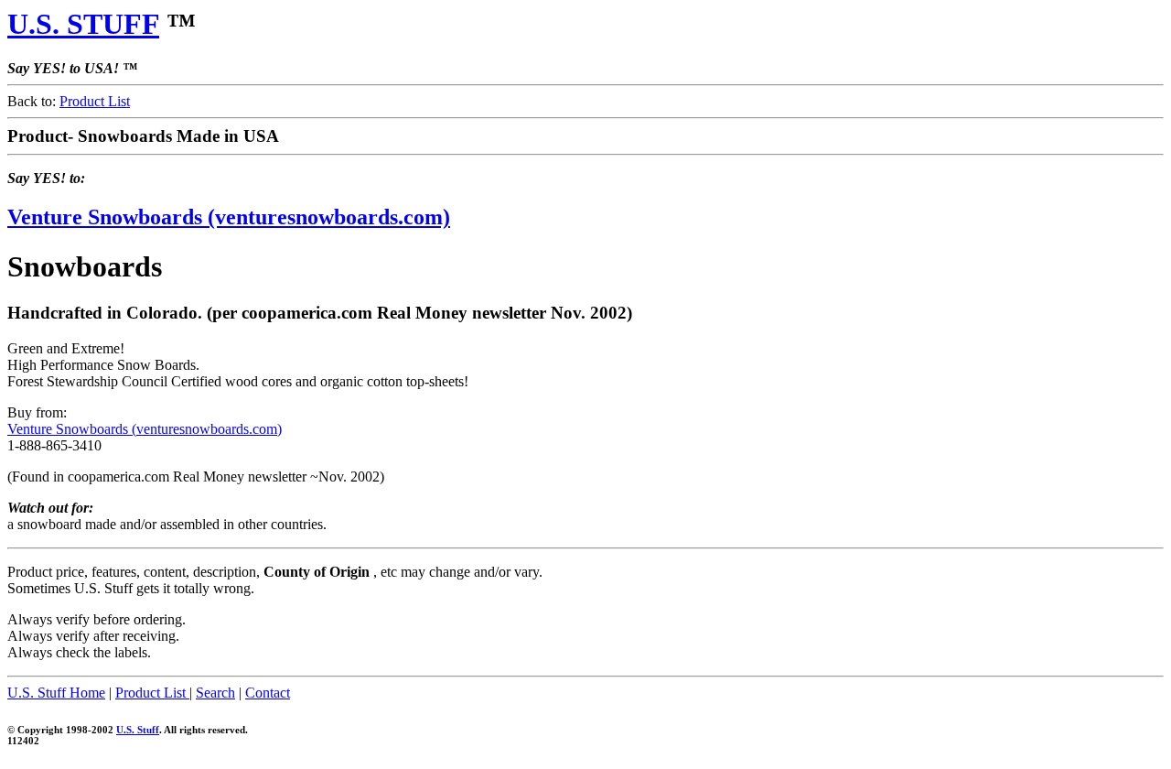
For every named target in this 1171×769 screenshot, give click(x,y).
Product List (94, 101)
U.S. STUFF (83, 23)
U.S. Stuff (137, 729)
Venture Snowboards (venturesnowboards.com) (228, 217)
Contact (267, 692)
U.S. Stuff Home (56, 692)
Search (215, 692)
